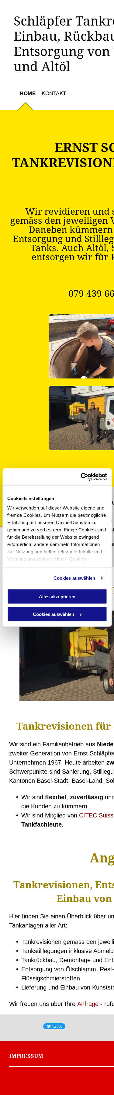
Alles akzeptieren (57, 596)
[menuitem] (25, 100)
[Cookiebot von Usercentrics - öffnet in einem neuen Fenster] (81, 477)
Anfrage (87, 1003)
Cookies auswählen (74, 578)
